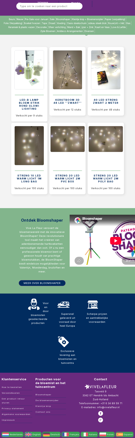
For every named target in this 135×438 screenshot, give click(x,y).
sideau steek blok (97, 23)
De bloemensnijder (47, 400)
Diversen (89, 31)
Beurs (12, 19)
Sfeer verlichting (57, 27)
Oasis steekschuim (77, 23)
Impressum (8, 420)
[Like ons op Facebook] (100, 413)
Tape (44, 23)
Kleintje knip (43, 406)
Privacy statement (13, 408)
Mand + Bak (73, 27)
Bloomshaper (63, 19)
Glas (128, 23)
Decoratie (41, 27)
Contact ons (43, 412)
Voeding (61, 23)
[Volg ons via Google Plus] (100, 420)
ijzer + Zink (87, 27)
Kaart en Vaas (102, 27)
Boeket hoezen (32, 23)
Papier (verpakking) (115, 19)
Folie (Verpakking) (13, 23)
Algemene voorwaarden (16, 414)
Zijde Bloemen (47, 31)
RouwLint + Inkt (116, 23)
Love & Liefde (118, 27)
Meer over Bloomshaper (42, 283)
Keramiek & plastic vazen (21, 27)
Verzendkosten (11, 393)
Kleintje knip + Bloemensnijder (87, 19)
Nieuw (20, 19)
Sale (52, 19)
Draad (52, 23)
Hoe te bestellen (12, 387)
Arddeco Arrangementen (70, 31)
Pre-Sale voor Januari (36, 19)
